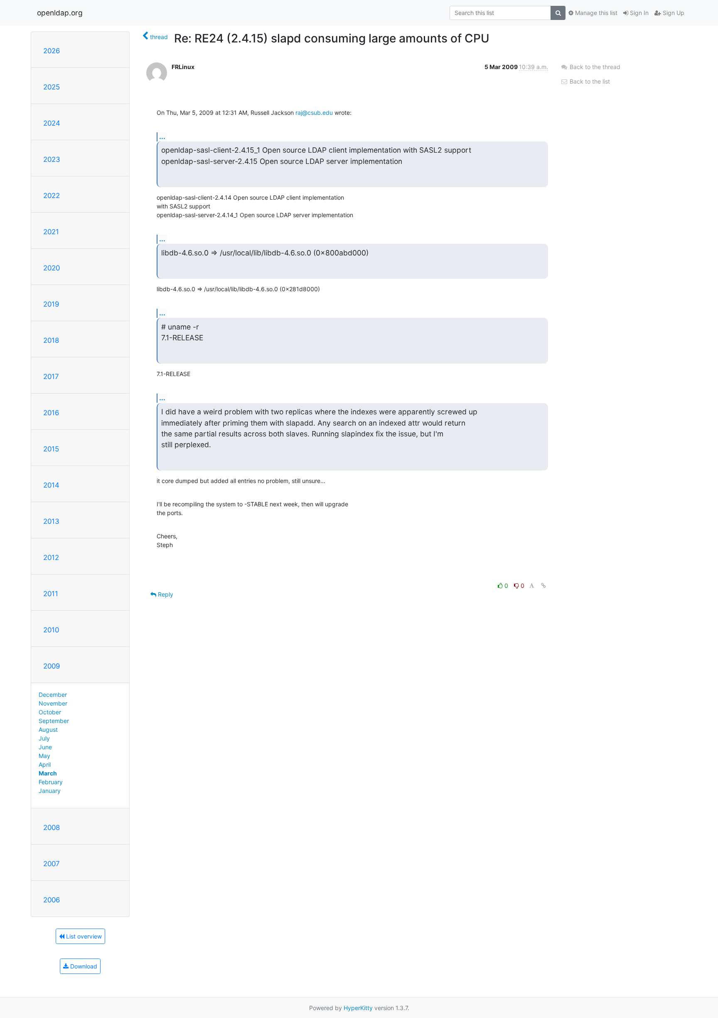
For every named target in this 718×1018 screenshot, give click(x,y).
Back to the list (589, 81)
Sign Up (672, 12)
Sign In (638, 12)
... (162, 136)
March (48, 773)
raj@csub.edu (314, 112)
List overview (83, 936)
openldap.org (60, 12)
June (45, 746)
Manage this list (595, 12)
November (53, 703)
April (45, 764)
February (51, 781)
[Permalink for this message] (543, 585)
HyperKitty (358, 1007)
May (44, 755)
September (54, 720)
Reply (164, 594)
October (50, 712)
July (44, 738)
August (48, 729)
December (53, 694)
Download (83, 966)
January (50, 790)
